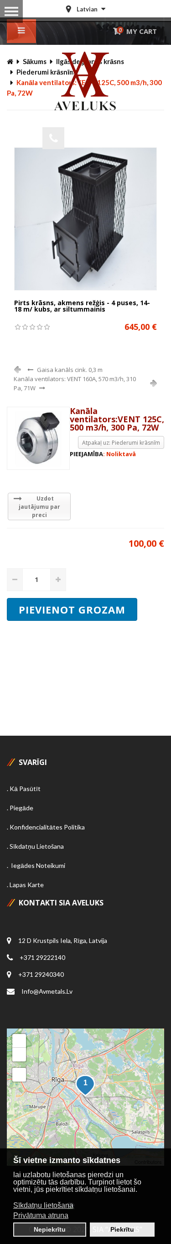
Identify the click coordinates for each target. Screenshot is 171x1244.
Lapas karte (27, 885)
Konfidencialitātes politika (47, 827)
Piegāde (21, 808)
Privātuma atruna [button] (40, 1215)
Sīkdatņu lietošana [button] (43, 1205)
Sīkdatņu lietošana (37, 846)
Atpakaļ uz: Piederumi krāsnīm (121, 443)
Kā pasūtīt (25, 788)
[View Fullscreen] (19, 1075)
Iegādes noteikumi (37, 865)
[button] (85, 1085)
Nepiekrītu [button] (50, 1229)
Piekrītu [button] (122, 1229)
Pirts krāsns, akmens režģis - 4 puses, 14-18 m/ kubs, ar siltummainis (82, 305)
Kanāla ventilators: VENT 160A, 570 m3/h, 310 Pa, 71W (75, 383)
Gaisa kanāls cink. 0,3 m (70, 370)
